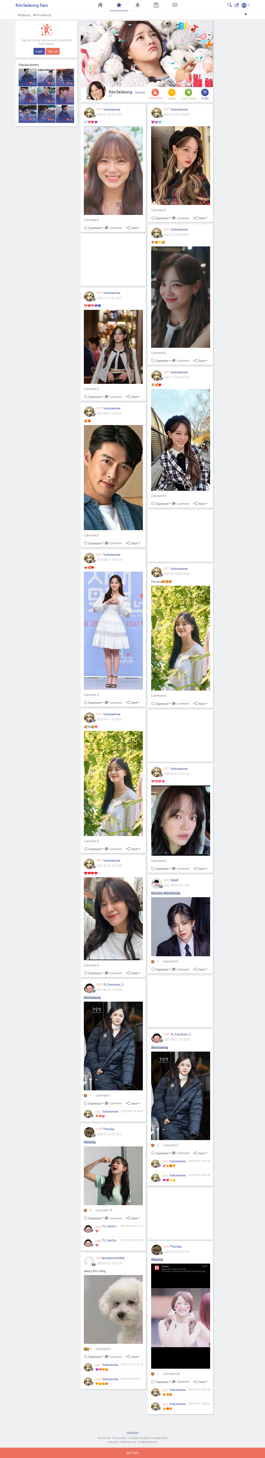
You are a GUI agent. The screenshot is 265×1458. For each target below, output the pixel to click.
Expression (94, 227)
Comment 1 (103, 1095)
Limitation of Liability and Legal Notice (148, 1437)
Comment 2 (170, 1145)
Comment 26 (171, 1373)
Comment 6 (103, 1348)
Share (134, 227)
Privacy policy (119, 1437)
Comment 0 (91, 220)
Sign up (53, 51)
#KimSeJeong (42, 15)
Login (39, 51)
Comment (115, 227)
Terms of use (103, 1437)
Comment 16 (104, 1210)
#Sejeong (24, 15)
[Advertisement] (47, 154)
